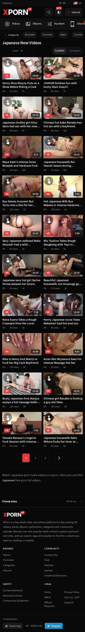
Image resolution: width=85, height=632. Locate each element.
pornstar (47, 35)
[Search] (49, 12)
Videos (6, 555)
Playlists (48, 565)
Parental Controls (12, 596)
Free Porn (7, 3)
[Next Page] (59, 458)
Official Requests (49, 604)
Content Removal (12, 590)
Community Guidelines (16, 601)
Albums (7, 570)
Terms (47, 592)
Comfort (59, 51)
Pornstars (8, 560)
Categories (13, 35)
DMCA (47, 597)
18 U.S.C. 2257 (72, 597)
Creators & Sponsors (55, 575)
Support (68, 602)
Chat (46, 560)
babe (63, 35)
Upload (48, 570)
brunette (30, 35)
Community (51, 555)
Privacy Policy (72, 592)
